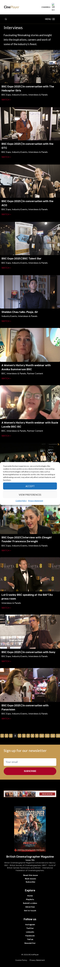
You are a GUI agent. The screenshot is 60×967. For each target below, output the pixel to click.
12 (53, 735)
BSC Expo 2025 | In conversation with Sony (28, 652)
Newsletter (30, 943)
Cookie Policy (21, 500)
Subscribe (30, 771)
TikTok (30, 939)
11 (47, 735)
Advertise (30, 907)
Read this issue (30, 875)
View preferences (30, 494)
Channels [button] (45, 7)
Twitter (30, 928)
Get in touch (30, 911)
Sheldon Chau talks (20, 312)
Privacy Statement (35, 500)
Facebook (30, 936)
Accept (30, 486)
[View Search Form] (6, 19)
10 (41, 735)
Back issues (30, 879)
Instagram (30, 924)
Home (30, 896)
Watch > (6, 99)
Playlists (30, 899)
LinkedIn (30, 932)
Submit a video (30, 903)
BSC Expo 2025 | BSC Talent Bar (22, 258)
